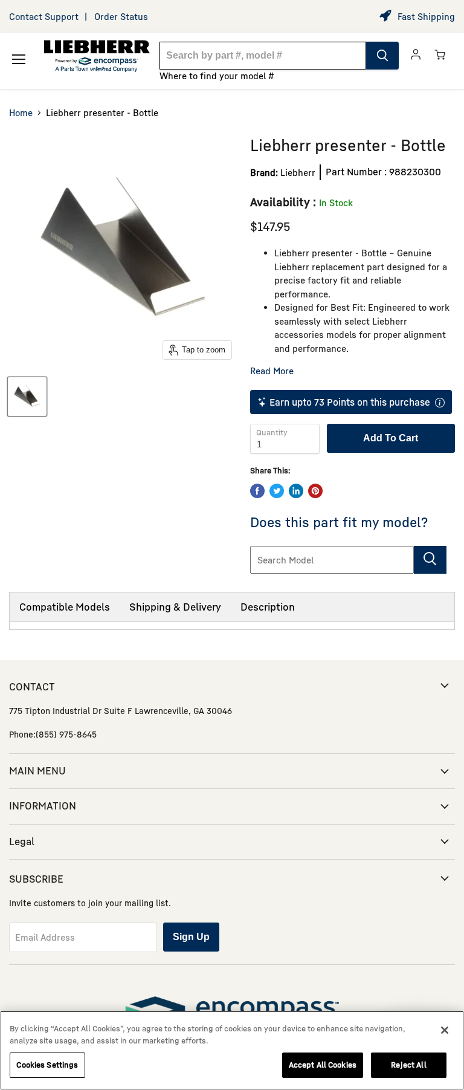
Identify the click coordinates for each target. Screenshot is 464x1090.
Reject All (408, 1064)
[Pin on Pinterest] (315, 491)
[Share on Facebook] (257, 491)
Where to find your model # (217, 75)
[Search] (382, 56)
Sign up (191, 937)
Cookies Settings (47, 1064)
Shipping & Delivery (175, 606)
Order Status (121, 16)
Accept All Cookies (322, 1064)
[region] (232, 1050)
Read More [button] (272, 370)
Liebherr (297, 172)
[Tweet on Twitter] (276, 491)
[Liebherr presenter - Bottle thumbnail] (27, 396)
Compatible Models (64, 606)
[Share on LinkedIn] (296, 491)
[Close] (444, 1030)
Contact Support (44, 16)
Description (267, 606)
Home (21, 112)
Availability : (283, 202)
